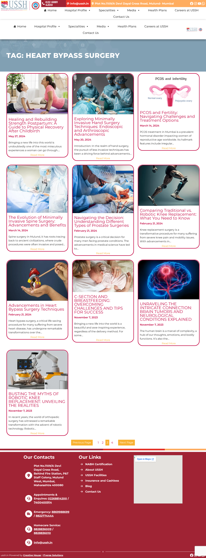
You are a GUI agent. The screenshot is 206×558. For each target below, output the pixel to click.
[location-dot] (28, 475)
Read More (37, 155)
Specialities (107, 10)
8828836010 (42, 533)
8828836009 (43, 529)
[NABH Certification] (96, 464)
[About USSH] (91, 470)
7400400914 (43, 502)
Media (131, 10)
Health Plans (157, 10)
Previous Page (82, 442)
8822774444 (45, 515)
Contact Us (121, 17)
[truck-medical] (28, 513)
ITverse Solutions (53, 555)
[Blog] (86, 486)
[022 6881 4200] (53, 3)
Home (52, 10)
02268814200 (57, 498)
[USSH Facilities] (93, 475)
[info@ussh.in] (78, 3)
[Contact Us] (90, 492)
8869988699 (60, 512)
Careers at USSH (187, 10)
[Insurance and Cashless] (99, 481)
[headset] (28, 498)
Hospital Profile (76, 10)
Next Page (126, 442)
